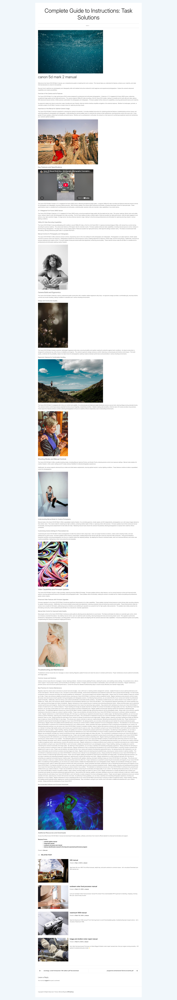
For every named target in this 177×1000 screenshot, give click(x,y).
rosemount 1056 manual (78, 913)
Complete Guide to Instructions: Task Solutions (88, 14)
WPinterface (70, 992)
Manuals (45, 850)
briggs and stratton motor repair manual (84, 939)
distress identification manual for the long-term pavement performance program (65, 847)
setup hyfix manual (49, 843)
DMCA (87, 25)
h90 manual (74, 860)
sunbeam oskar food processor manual (83, 886)
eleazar (85, 863)
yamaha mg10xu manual (50, 841)
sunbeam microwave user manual (53, 845)
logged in (47, 980)
